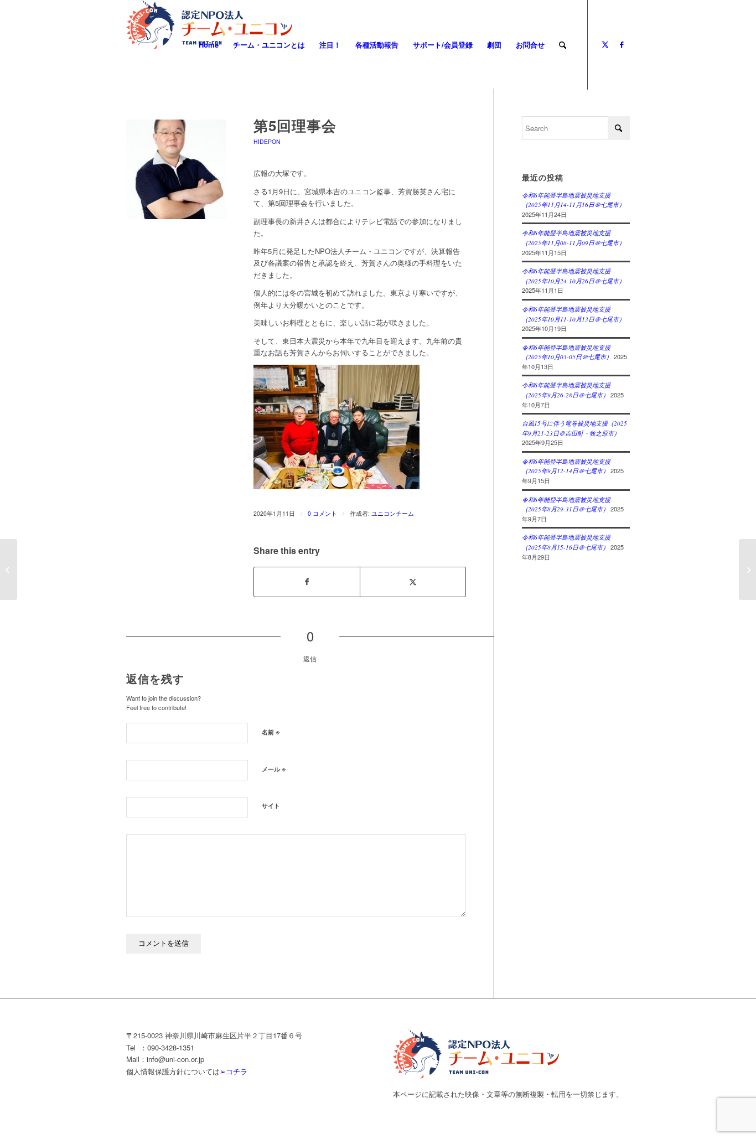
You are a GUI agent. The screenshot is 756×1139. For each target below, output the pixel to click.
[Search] (562, 45)
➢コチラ (233, 1071)
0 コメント (322, 513)
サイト (271, 805)
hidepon (267, 141)
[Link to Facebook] (621, 44)
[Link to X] (605, 44)
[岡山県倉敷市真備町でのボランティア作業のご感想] (8, 569)
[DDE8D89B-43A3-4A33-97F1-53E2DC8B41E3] (176, 169)
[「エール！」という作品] (747, 569)
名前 (271, 731)
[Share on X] (412, 581)
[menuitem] (208, 45)
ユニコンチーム (392, 513)
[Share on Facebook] (307, 581)
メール (274, 768)
